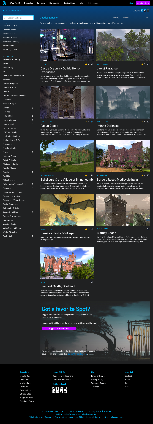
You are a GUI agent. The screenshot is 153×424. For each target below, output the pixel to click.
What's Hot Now (9, 26)
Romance (7, 188)
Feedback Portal (27, 401)
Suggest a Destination (59, 328)
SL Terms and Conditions (52, 411)
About (127, 379)
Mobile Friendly (9, 148)
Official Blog (25, 394)
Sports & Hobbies (10, 212)
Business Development (62, 376)
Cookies (107, 411)
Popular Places (9, 168)
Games (6, 108)
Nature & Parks (9, 156)
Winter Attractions (10, 232)
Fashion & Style (9, 104)
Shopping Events (10, 49)
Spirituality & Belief (11, 208)
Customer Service (99, 383)
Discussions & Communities (14, 95)
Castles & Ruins (10, 87)
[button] (15, 3)
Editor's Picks (8, 34)
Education (7, 99)
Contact (128, 376)
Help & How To (9, 116)
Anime (5, 64)
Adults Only (8, 236)
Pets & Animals (9, 160)
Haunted (6, 112)
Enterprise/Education (61, 379)
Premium (7, 172)
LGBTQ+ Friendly (10, 132)
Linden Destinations (11, 136)
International (8, 124)
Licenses (95, 387)
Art (4, 72)
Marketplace (25, 383)
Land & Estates (9, 128)
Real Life (6, 176)
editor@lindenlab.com (77, 354)
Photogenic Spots (10, 164)
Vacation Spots (9, 224)
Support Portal (26, 397)
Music (5, 152)
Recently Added (9, 30)
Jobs (127, 383)
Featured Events (10, 38)
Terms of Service (98, 376)
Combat (6, 91)
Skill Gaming (8, 45)
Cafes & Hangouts (10, 83)
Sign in (132, 3)
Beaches (6, 80)
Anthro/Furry (8, 67)
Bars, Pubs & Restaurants (13, 76)
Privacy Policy (97, 379)
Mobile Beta (25, 376)
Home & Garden (9, 120)
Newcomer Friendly (11, 41)
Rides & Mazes (9, 180)
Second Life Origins (11, 196)
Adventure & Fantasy (11, 60)
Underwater (8, 220)
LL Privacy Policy (94, 411)
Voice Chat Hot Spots (12, 228)
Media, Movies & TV (11, 140)
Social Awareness (10, 204)
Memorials (7, 144)
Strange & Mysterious (12, 216)
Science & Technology (12, 192)
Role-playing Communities (14, 184)
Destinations (25, 390)
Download (24, 379)
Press (127, 387)
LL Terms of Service (75, 411)
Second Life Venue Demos (14, 200)
